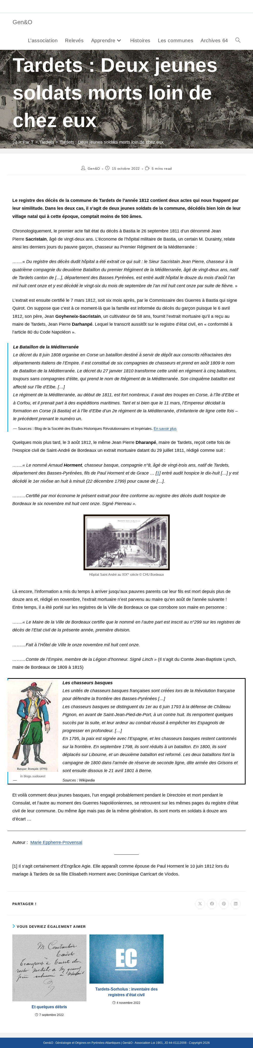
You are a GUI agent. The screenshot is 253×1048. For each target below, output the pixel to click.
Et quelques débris (49, 1007)
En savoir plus (165, 429)
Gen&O (22, 22)
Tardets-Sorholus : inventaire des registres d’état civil (126, 992)
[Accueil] (15, 142)
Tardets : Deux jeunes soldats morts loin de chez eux (112, 142)
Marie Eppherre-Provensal (56, 842)
